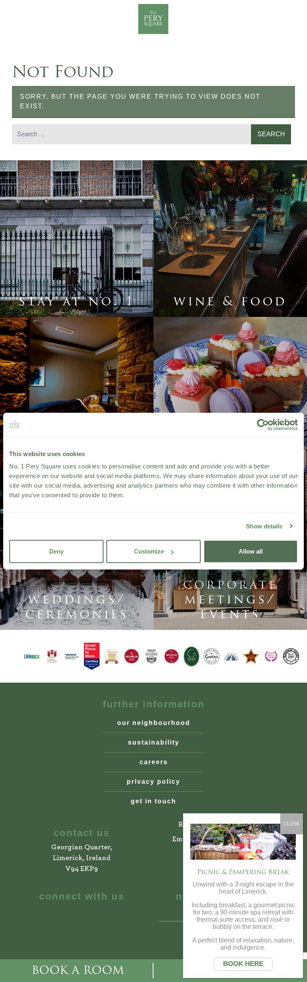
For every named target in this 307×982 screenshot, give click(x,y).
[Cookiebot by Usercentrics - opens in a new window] (263, 424)
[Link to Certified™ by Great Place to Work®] (92, 656)
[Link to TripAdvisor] (151, 656)
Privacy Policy (153, 781)
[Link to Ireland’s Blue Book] (231, 656)
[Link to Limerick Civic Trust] (52, 656)
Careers (154, 762)
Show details (264, 525)
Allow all (251, 551)
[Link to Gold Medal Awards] (112, 656)
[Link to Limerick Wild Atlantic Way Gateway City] (72, 656)
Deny (56, 551)
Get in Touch (153, 801)
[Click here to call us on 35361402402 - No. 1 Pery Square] (51, 19)
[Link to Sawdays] (211, 656)
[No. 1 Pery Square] (153, 19)
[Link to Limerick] (32, 656)
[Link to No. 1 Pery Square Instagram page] (81, 915)
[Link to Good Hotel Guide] (271, 656)
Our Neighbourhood (153, 722)
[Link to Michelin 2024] (171, 656)
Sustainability (153, 742)
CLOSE (291, 824)
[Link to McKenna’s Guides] (291, 656)
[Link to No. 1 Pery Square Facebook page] (59, 915)
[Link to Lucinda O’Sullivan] (251, 656)
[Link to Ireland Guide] (191, 656)
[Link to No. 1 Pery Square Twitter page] (104, 915)
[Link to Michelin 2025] (132, 656)
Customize (149, 551)
